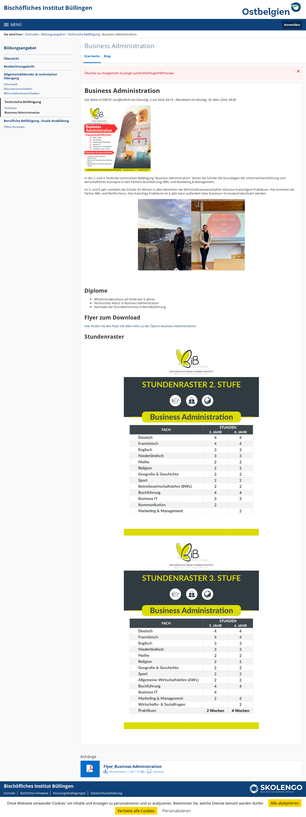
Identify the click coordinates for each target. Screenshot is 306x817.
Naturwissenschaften (18, 89)
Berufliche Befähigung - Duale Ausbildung (36, 121)
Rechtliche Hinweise (34, 793)
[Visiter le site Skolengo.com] (276, 792)
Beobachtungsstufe (19, 66)
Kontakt (9, 793)
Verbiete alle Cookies (136, 810)
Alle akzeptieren (285, 803)
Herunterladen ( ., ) (127, 771)
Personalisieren (176, 810)
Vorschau (155, 771)
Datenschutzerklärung (106, 793)
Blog (107, 56)
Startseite (32, 34)
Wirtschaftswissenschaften (21, 93)
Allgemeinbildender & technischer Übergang (30, 76)
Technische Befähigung (84, 34)
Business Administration (22, 112)
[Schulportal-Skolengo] (272, 9)
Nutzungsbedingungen (69, 793)
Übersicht (11, 58)
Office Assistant (14, 127)
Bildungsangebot (53, 34)
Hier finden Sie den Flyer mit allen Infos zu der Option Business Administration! (140, 326)
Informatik (10, 84)
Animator (11, 108)
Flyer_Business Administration (133, 766)
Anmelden (292, 25)
